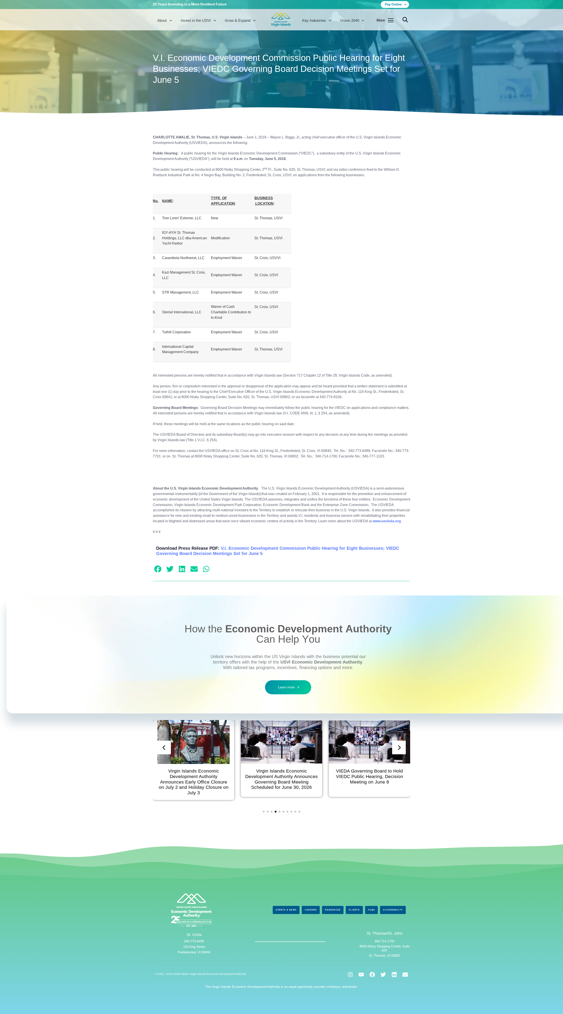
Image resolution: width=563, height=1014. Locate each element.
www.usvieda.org (387, 521)
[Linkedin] (394, 974)
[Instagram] (350, 974)
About (162, 20)
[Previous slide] (164, 747)
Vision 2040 (349, 20)
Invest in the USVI (196, 20)
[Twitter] (383, 974)
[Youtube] (361, 974)
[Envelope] (405, 974)
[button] (405, 20)
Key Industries (314, 20)
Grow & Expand (237, 20)
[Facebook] (372, 974)
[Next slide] (399, 747)
